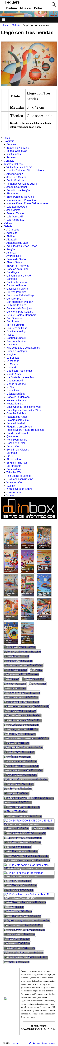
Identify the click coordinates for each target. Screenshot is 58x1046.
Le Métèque (13, 364)
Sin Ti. (10, 456)
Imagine (11, 354)
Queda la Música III (17, 433)
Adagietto (11, 233)
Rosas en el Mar (15, 443)
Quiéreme (12, 436)
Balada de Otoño (16, 259)
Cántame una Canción (19, 275)
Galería (16, 25)
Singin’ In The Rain (17, 462)
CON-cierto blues (16, 305)
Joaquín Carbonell (17, 187)
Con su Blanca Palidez (19, 301)
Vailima (10, 485)
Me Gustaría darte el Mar (20, 377)
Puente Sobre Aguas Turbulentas (25, 429)
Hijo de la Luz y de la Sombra (23, 347)
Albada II (11, 239)
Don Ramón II (14, 321)
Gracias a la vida (16, 341)
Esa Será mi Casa (16, 328)
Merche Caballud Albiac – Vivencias (27, 170)
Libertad (11, 367)
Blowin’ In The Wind (17, 265)
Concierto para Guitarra (19, 311)
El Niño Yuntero (15, 325)
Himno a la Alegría (17, 351)
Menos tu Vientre (16, 384)
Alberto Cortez (14, 174)
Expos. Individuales (17, 147)
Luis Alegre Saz (15, 219)
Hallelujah (12, 344)
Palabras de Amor (16, 416)
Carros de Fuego (16, 285)
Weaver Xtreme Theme (44, 1043)
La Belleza (12, 357)
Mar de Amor (13, 374)
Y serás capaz (14, 492)
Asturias (11, 252)
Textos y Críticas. (13, 164)
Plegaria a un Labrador (19, 426)
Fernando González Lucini (21, 183)
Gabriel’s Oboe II (16, 338)
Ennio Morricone (15, 180)
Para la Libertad (15, 423)
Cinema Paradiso (16, 292)
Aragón (10, 249)
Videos (8, 223)
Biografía (9, 141)
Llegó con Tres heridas (19, 370)
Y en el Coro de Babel (19, 489)
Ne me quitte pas (16, 400)
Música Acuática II (16, 393)
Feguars (12, 2)
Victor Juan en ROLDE (19, 167)
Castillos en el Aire (17, 288)
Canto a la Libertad (17, 282)
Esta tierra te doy (16, 331)
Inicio (6, 25)
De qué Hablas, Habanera (21, 315)
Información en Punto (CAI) (21, 200)
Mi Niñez (11, 387)
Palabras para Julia (17, 420)
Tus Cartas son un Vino (19, 479)
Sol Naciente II (14, 465)
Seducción (12, 446)
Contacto (9, 160)
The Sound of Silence (18, 475)
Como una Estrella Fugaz (21, 295)
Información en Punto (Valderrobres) (27, 203)
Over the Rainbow (16, 413)
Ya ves (10, 495)
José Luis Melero (16, 177)
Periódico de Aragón (18, 190)
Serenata (11, 452)
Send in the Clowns (17, 449)
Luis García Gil (14, 216)
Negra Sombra (14, 403)
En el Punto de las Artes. (20, 196)
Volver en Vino (14, 482)
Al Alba (10, 236)
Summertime (13, 469)
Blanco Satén (14, 262)
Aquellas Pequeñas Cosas (21, 246)
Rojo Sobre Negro (16, 439)
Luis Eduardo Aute (17, 206)
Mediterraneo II (15, 380)
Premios (11, 157)
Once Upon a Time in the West (23, 406)
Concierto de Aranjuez (19, 308)
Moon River (13, 390)
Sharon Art (12, 193)
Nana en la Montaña (18, 397)
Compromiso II (14, 298)
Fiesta (10, 334)
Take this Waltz (15, 472)
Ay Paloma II (13, 255)
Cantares (11, 278)
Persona (11, 144)
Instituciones (13, 154)
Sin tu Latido (13, 459)
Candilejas (12, 272)
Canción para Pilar (17, 269)
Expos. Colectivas (16, 151)
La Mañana (12, 361)
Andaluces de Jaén (17, 242)
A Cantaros (12, 229)
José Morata (13, 210)
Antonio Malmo (15, 213)
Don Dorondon (14, 318)
